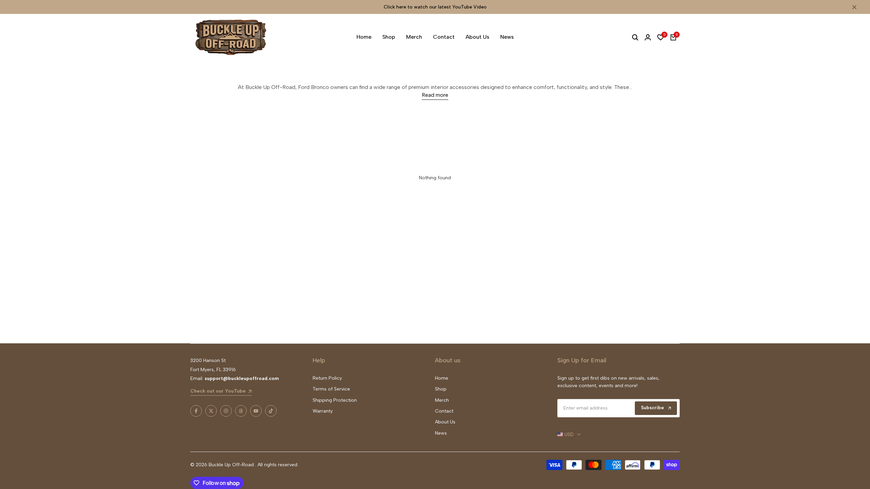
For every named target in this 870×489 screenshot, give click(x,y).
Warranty (323, 411)
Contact (444, 411)
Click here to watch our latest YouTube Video (435, 7)
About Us (445, 422)
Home (441, 378)
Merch (442, 400)
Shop (441, 389)
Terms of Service (331, 389)
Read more (435, 95)
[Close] (853, 7)
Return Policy (327, 378)
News (441, 433)
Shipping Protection (335, 400)
